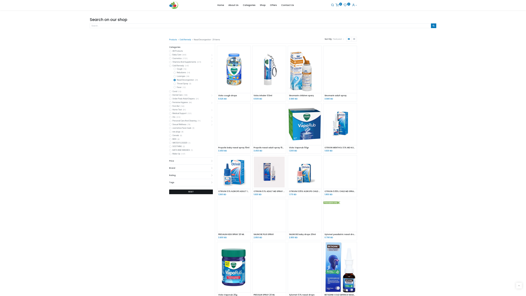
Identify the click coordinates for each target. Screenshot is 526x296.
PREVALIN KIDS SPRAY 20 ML (231, 234)
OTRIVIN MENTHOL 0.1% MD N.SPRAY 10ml (340, 147)
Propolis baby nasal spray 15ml (233, 147)
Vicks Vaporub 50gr (299, 147)
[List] (354, 39)
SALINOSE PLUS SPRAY (264, 234)
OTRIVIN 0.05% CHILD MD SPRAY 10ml (340, 191)
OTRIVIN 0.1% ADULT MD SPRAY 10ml (269, 191)
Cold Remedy (185, 40)
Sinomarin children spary (301, 95)
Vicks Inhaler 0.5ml (263, 95)
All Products (177, 51)
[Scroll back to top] (519, 285)
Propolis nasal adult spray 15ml (269, 147)
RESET (191, 191)
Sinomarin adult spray (336, 95)
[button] (338, 39)
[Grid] (348, 39)
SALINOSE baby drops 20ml (302, 234)
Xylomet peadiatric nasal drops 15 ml (340, 234)
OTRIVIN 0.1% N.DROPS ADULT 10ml (234, 191)
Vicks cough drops (227, 95)
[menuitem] (220, 5)
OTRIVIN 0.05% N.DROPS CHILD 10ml (304, 191)
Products (173, 40)
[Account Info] (354, 5)
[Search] (332, 5)
